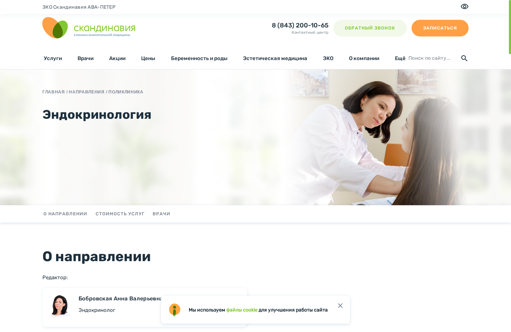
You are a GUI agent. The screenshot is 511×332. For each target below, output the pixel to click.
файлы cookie (242, 310)
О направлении (65, 213)
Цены (148, 58)
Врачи (86, 58)
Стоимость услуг (120, 213)
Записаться (440, 28)
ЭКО (328, 58)
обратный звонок (370, 28)
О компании (364, 58)
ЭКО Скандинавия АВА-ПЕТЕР (78, 7)
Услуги (53, 58)
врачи (161, 213)
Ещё (400, 58)
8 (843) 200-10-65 (300, 25)
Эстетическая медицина (275, 58)
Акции (117, 58)
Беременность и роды (199, 58)
